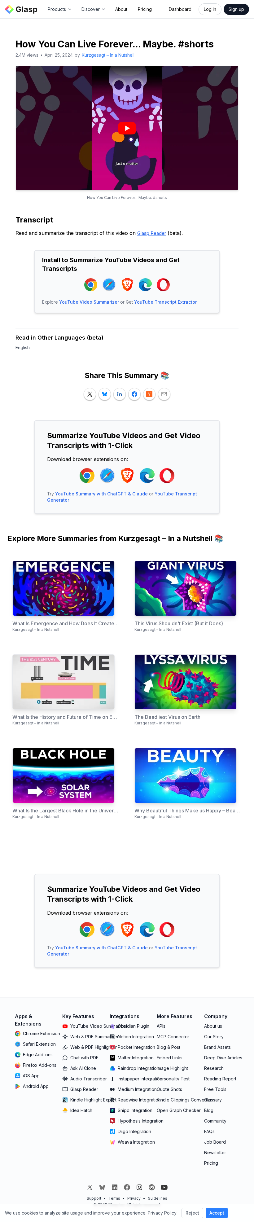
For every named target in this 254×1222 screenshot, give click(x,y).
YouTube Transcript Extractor (165, 302)
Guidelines (157, 1198)
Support (94, 1198)
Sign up (236, 9)
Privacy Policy (162, 1212)
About (121, 9)
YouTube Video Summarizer (89, 302)
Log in (210, 9)
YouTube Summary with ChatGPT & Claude (101, 493)
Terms (114, 1198)
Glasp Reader (151, 233)
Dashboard (180, 9)
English (22, 347)
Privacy (134, 1198)
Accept (216, 1212)
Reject (192, 1212)
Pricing (145, 9)
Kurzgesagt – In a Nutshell (108, 55)
